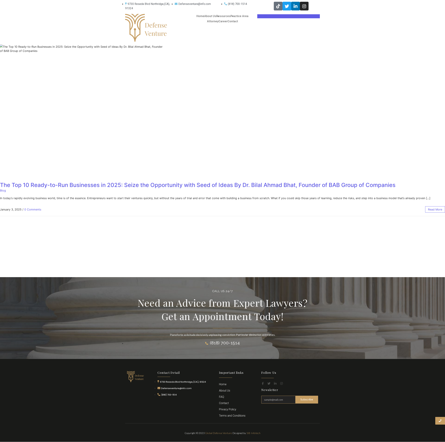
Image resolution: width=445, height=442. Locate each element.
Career (223, 21)
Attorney (213, 21)
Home (200, 16)
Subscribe (306, 399)
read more (435, 209)
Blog (3, 190)
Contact (233, 21)
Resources (223, 16)
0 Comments (32, 209)
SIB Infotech (254, 433)
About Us (210, 16)
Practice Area (239, 16)
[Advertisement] (222, 251)
